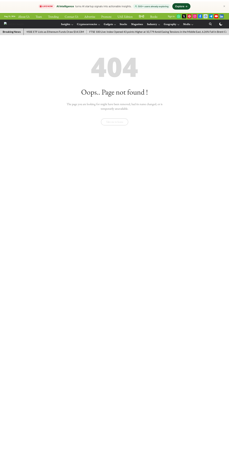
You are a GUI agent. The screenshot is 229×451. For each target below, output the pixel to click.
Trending (53, 16)
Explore (181, 6)
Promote (106, 16)
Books (153, 16)
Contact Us (71, 16)
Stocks (123, 24)
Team (39, 16)
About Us (24, 16)
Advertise (89, 16)
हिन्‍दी (141, 16)
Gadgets (108, 24)
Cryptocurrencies (87, 24)
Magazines (137, 24)
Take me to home (114, 122)
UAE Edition (125, 16)
